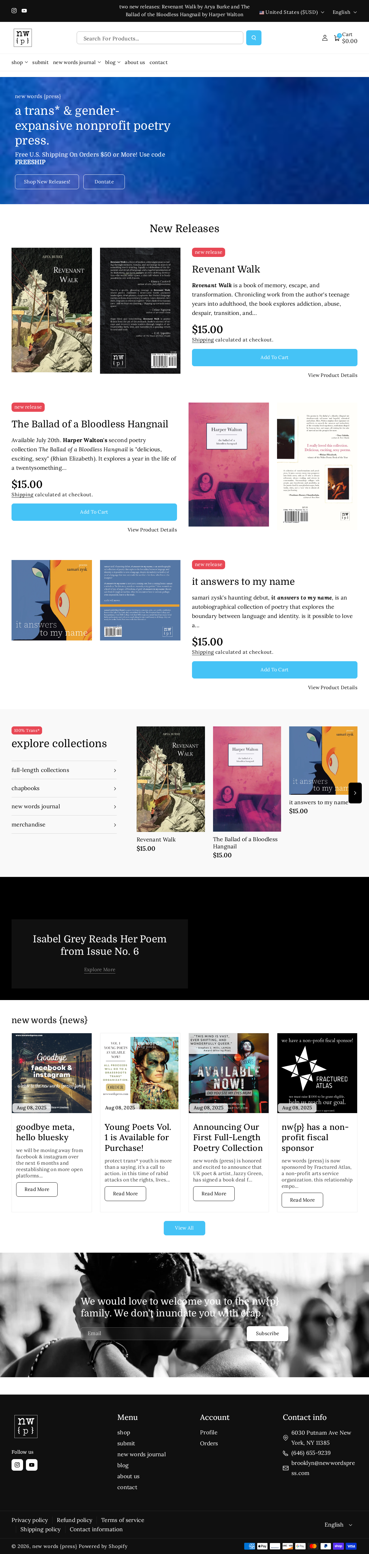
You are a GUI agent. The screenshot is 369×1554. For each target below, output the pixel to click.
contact (127, 1487)
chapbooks (26, 788)
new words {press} (54, 1546)
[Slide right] (355, 793)
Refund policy (74, 1520)
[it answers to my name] (323, 760)
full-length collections (40, 769)
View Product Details (332, 375)
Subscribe (267, 1333)
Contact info (305, 1417)
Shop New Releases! (47, 181)
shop (123, 1432)
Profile (208, 1432)
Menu (127, 1417)
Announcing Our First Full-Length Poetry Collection (228, 1137)
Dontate (104, 181)
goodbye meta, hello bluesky (45, 1132)
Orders (209, 1443)
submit (126, 1443)
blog (123, 1465)
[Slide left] (139, 793)
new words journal (36, 806)
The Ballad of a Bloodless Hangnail (90, 424)
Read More (37, 1189)
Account (214, 1417)
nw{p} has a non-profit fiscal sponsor (315, 1137)
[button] (345, 37)
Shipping (203, 340)
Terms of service (122, 1520)
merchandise (28, 824)
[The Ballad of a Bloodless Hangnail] (247, 779)
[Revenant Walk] (171, 779)
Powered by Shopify (103, 1546)
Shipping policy (40, 1529)
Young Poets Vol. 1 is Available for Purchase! (138, 1137)
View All (184, 1228)
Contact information (96, 1529)
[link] (100, 969)
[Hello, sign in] (325, 37)
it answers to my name (243, 581)
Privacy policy (30, 1520)
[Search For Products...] (253, 38)
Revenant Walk (226, 269)
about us (128, 1476)
